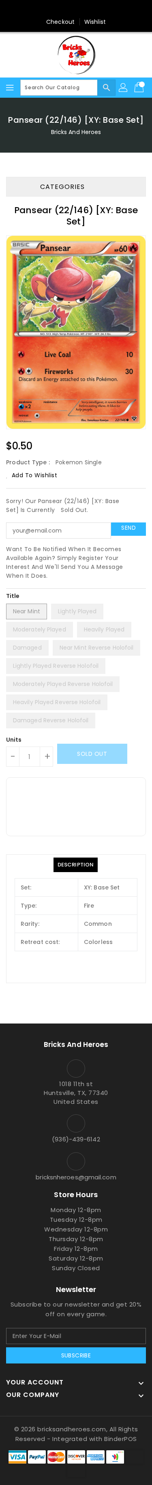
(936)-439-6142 (76, 1139)
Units (14, 739)
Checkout (60, 22)
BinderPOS (120, 1439)
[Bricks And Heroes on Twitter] (76, 9)
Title (13, 596)
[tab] (76, 865)
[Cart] (140, 88)
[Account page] (124, 88)
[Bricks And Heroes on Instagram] (92, 9)
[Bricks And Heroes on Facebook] (60, 9)
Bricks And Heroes (76, 132)
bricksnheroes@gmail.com (76, 1177)
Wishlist (95, 22)
